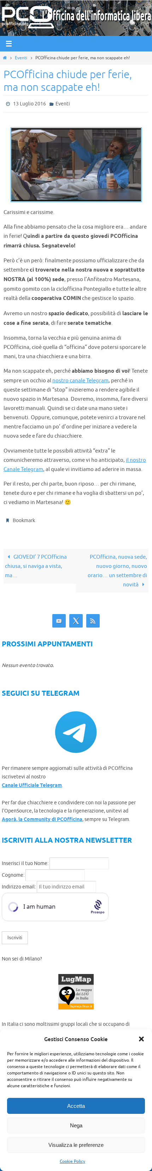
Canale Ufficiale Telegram (32, 782)
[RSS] (93, 618)
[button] (141, 1039)
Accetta (76, 1106)
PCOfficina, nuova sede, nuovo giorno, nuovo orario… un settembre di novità (117, 568)
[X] (76, 618)
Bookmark (24, 518)
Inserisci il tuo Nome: (25, 860)
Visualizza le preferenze (76, 1145)
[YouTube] (59, 618)
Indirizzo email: (19, 884)
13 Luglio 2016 (29, 103)
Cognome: (13, 872)
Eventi (21, 58)
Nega (76, 1125)
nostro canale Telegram (80, 379)
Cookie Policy (72, 1161)
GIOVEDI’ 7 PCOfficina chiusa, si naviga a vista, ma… (36, 563)
